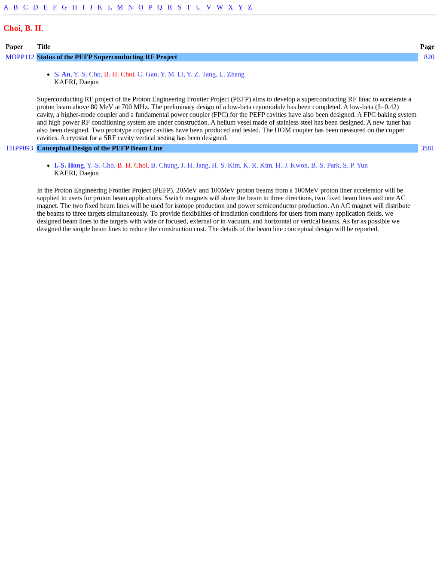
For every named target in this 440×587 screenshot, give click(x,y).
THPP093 (19, 148)
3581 (427, 148)
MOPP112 (20, 57)
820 (429, 57)
